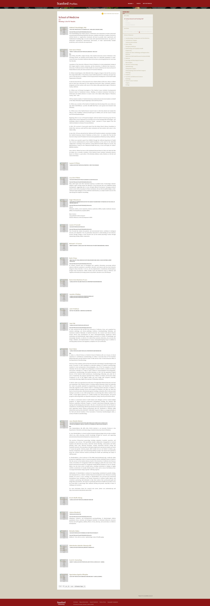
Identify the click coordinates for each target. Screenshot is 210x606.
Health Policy (129, 50)
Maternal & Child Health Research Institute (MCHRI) (138, 56)
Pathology (128, 72)
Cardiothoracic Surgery (131, 40)
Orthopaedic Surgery (131, 68)
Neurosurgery (129, 62)
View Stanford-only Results (111, 13)
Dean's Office (128, 44)
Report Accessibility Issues (145, 596)
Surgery (128, 83)
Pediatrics (127, 74)
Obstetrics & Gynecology (131, 64)
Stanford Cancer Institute (131, 80)
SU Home (75, 602)
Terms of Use (103, 602)
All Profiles (126, 15)
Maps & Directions (83, 602)
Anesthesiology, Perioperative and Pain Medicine (137, 38)
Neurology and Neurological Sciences (134, 60)
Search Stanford (94, 602)
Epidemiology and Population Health (134, 48)
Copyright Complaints (112, 602)
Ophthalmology (129, 66)
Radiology (128, 78)
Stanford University (64, 603)
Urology (127, 85)
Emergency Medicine (131, 46)
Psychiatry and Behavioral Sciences (134, 76)
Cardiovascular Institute (131, 42)
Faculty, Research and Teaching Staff (134, 19)
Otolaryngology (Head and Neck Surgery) (136, 70)
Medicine (127, 58)
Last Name (126, 28)
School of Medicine (128, 35)
